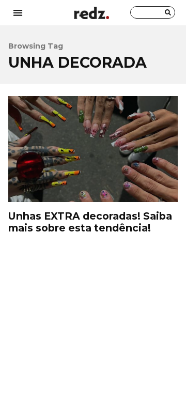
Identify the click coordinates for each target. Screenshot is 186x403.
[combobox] (152, 12)
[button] (17, 12)
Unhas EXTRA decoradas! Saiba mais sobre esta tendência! (93, 149)
